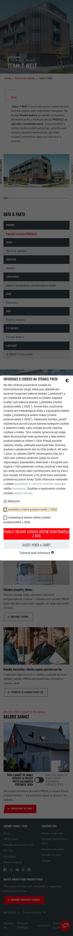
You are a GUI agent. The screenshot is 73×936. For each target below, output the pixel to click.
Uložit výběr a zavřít (36, 545)
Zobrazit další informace (35, 553)
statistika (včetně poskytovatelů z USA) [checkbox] (32, 509)
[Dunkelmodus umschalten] (67, 381)
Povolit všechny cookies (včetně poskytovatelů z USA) (36, 534)
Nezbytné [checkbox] (14, 501)
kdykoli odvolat (22, 493)
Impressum (19, 488)
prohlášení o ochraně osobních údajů (38, 484)
